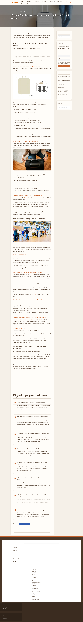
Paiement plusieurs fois (36, 590)
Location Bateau (35, 588)
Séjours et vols (59, 1)
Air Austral (34, 569)
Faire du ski (34, 585)
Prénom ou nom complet (62, 54)
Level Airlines (34, 586)
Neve (4, 605)
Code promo (34, 577)
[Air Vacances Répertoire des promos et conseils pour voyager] (14, 2)
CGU (21, 3)
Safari (33, 593)
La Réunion (15, 550)
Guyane (14, 553)
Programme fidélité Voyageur (37, 591)
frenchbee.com (34, 294)
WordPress (5, 608)
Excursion (34, 583)
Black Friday (34, 572)
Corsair (33, 580)
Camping (33, 574)
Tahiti (29, 197)
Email (59, 58)
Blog (66, 1)
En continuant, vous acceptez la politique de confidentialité (64, 63)
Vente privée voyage (35, 599)
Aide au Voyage (35, 568)
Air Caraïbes (34, 571)
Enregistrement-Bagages (24, 524)
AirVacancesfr (15, 20)
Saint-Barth (34, 594)
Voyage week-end (35, 601)
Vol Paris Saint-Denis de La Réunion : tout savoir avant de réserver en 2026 (63, 86)
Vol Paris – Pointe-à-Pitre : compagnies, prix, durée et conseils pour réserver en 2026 (63, 96)
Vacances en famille (35, 597)
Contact (27, 3)
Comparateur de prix (35, 579)
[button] (32, 1)
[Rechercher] (70, 2)
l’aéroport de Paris (32, 319)
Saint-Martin (34, 596)
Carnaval (33, 575)
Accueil (22, 1)
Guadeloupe (15, 544)
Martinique (15, 547)
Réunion (26, 197)
